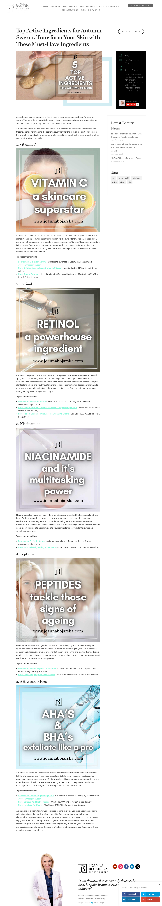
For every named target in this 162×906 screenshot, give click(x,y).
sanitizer (115, 182)
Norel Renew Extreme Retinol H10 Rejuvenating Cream (43, 414)
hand (113, 178)
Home (45, 6)
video (130, 182)
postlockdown (136, 178)
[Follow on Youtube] (115, 866)
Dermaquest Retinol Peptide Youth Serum (37, 668)
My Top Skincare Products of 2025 (126, 158)
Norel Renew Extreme (28, 274)
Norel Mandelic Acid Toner (30, 805)
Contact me (94, 10)
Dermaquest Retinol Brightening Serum (36, 796)
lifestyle (120, 178)
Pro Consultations (109, 6)
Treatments (69, 6)
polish (127, 178)
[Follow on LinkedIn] (132, 866)
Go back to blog (131, 31)
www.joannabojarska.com (29, 265)
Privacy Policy (99, 899)
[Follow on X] (137, 866)
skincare (122, 182)
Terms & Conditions (85, 899)
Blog (83, 10)
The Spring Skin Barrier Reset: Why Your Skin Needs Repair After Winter (126, 147)
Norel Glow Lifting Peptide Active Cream (36, 675)
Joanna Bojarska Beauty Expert (96, 896)
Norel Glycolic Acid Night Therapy (33, 802)
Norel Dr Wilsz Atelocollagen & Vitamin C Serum (40, 268)
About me (55, 6)
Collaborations (70, 10)
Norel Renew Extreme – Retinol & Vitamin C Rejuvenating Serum (47, 408)
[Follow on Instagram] (120, 866)
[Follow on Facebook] (126, 866)
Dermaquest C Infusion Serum (32, 262)
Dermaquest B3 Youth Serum (31, 541)
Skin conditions (88, 6)
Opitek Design (98, 903)
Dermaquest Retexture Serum (32, 401)
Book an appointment (140, 5)
